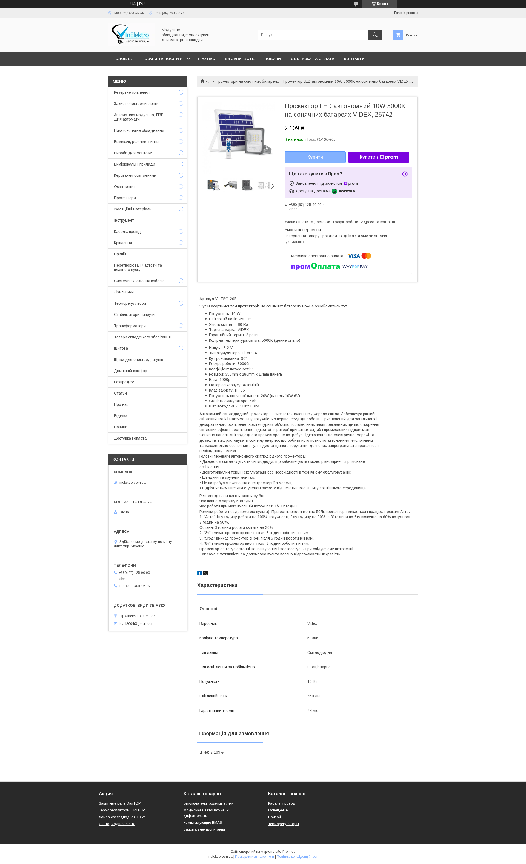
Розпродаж (124, 382)
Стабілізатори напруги (134, 314)
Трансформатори (130, 326)
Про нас (206, 59)
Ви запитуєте (240, 59)
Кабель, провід (127, 231)
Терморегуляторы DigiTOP (122, 810)
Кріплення (123, 243)
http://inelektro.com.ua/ (137, 616)
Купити (315, 157)
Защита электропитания (204, 829)
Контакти (354, 59)
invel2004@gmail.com (137, 623)
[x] (205, 574)
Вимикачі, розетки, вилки (136, 141)
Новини (272, 59)
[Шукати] (375, 35)
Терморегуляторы (283, 824)
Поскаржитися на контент (254, 857)
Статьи (120, 393)
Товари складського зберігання (142, 337)
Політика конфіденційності (297, 857)
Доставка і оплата (130, 438)
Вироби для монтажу (133, 153)
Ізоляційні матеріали (132, 209)
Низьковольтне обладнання (139, 130)
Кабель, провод (281, 803)
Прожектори (125, 198)
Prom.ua (288, 852)
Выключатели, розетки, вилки (208, 803)
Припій (120, 254)
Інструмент (124, 220)
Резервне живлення (132, 92)
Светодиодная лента (117, 824)
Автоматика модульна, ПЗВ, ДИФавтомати (139, 117)
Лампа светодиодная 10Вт (122, 817)
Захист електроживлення (136, 103)
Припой (274, 817)
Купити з (369, 157)
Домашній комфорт (131, 371)
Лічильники (124, 292)
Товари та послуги (162, 59)
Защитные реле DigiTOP (120, 803)
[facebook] (199, 574)
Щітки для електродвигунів (138, 359)
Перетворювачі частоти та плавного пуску (138, 267)
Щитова (121, 348)
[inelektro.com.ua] (131, 44)
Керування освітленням (135, 175)
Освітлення (124, 186)
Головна (122, 59)
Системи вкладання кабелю (139, 281)
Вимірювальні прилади (134, 164)
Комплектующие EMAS (203, 822)
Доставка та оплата (312, 59)
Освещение (278, 810)
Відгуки (120, 416)
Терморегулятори (130, 303)
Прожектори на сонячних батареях (247, 81)
